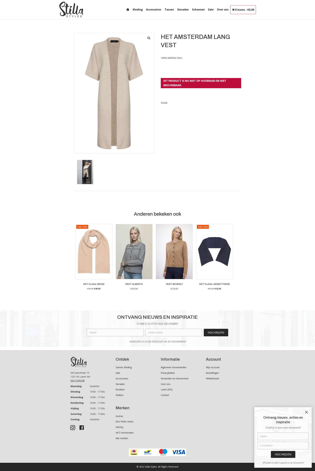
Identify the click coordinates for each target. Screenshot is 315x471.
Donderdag (77, 402)
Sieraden (183, 9)
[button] (149, 38)
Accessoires (153, 9)
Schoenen (198, 9)
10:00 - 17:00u (97, 413)
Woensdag (77, 397)
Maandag (76, 386)
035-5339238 (77, 380)
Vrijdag (75, 408)
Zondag (75, 419)
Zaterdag (76, 413)
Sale (211, 9)
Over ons (223, 9)
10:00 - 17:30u (97, 391)
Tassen (169, 9)
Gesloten (94, 386)
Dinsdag (75, 391)
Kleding (138, 9)
